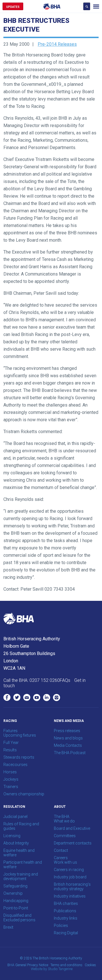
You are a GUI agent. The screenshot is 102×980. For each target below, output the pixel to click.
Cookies (90, 965)
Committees (65, 835)
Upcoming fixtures (19, 735)
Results (10, 750)
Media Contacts (68, 745)
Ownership (13, 893)
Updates (13, 6)
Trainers (10, 786)
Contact (61, 850)
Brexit (8, 927)
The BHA (61, 816)
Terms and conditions (66, 965)
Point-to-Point (15, 908)
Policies (61, 925)
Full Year (11, 742)
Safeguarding (15, 886)
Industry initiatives (70, 896)
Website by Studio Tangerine (52, 969)
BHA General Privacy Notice (27, 965)
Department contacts (73, 843)
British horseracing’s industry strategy (72, 886)
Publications (65, 911)
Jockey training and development (20, 876)
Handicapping (15, 900)
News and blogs (68, 738)
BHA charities (66, 903)
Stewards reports (18, 757)
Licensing (11, 835)
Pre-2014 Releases (57, 44)
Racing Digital (66, 933)
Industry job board (70, 877)
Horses (10, 772)
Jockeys (10, 779)
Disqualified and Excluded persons (19, 917)
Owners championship (23, 794)
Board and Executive (72, 828)
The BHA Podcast (70, 752)
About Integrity (16, 843)
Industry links (65, 918)
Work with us (65, 862)
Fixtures (10, 730)
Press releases (67, 730)
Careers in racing (69, 869)
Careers (61, 857)
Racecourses (15, 764)
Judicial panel (15, 816)
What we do (64, 821)
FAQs (65, 680)
